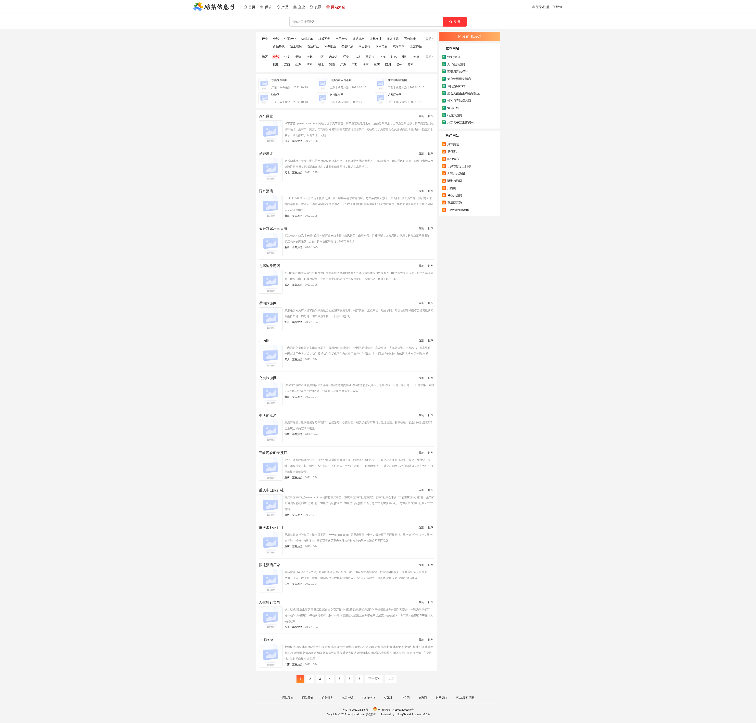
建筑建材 (358, 38)
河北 (309, 56)
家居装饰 (364, 46)
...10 (391, 678)
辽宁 (346, 56)
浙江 (405, 56)
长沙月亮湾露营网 (457, 100)
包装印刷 (347, 46)
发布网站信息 (471, 36)
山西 (321, 56)
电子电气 (341, 38)
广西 (354, 64)
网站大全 (337, 7)
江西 (287, 64)
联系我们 (441, 697)
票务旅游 (297, 141)
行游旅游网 (452, 115)
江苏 (394, 56)
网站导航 (307, 697)
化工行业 (290, 38)
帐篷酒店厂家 (269, 565)
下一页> (374, 678)
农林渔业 (376, 38)
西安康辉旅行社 (455, 71)
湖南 (332, 64)
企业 (301, 7)
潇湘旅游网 (268, 303)
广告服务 (327, 697)
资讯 (317, 7)
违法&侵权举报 (465, 697)
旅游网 (423, 697)
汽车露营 (266, 116)
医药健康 (410, 38)
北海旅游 (266, 640)
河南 (309, 64)
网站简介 (287, 697)
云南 (410, 64)
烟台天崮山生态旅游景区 (461, 93)
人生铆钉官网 (269, 602)
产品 (284, 7)
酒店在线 (451, 108)
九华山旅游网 (454, 64)
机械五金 (324, 38)
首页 (251, 7)
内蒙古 (333, 56)
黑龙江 (370, 56)
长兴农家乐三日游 (273, 228)
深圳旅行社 (452, 57)
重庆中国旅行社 (271, 490)
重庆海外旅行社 (271, 528)
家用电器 (381, 46)
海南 (366, 64)
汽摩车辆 (399, 46)
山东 (298, 64)
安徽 (416, 56)
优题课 (388, 697)
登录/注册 (542, 7)
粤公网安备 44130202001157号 (395, 709)
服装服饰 (393, 38)
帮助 (559, 7)
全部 (276, 38)
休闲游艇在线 (454, 86)
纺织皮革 (307, 38)
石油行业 (313, 46)
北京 (287, 56)
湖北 (321, 64)
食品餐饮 (279, 46)
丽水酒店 (266, 191)
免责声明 (347, 697)
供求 (268, 7)
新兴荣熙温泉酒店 (457, 78)
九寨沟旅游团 (269, 266)
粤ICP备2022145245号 (355, 709)
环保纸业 (330, 46)
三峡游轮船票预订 (273, 453)
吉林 (357, 56)
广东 (343, 64)
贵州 (399, 64)
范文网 (405, 697)
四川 (388, 64)
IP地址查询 (368, 697)
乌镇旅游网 (268, 378)
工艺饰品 (416, 46)
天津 (298, 56)
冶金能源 (296, 46)
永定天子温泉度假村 (458, 122)
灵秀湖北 (266, 154)
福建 (276, 64)
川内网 (264, 341)
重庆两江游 (268, 415)
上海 (383, 56)
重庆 (377, 64)
